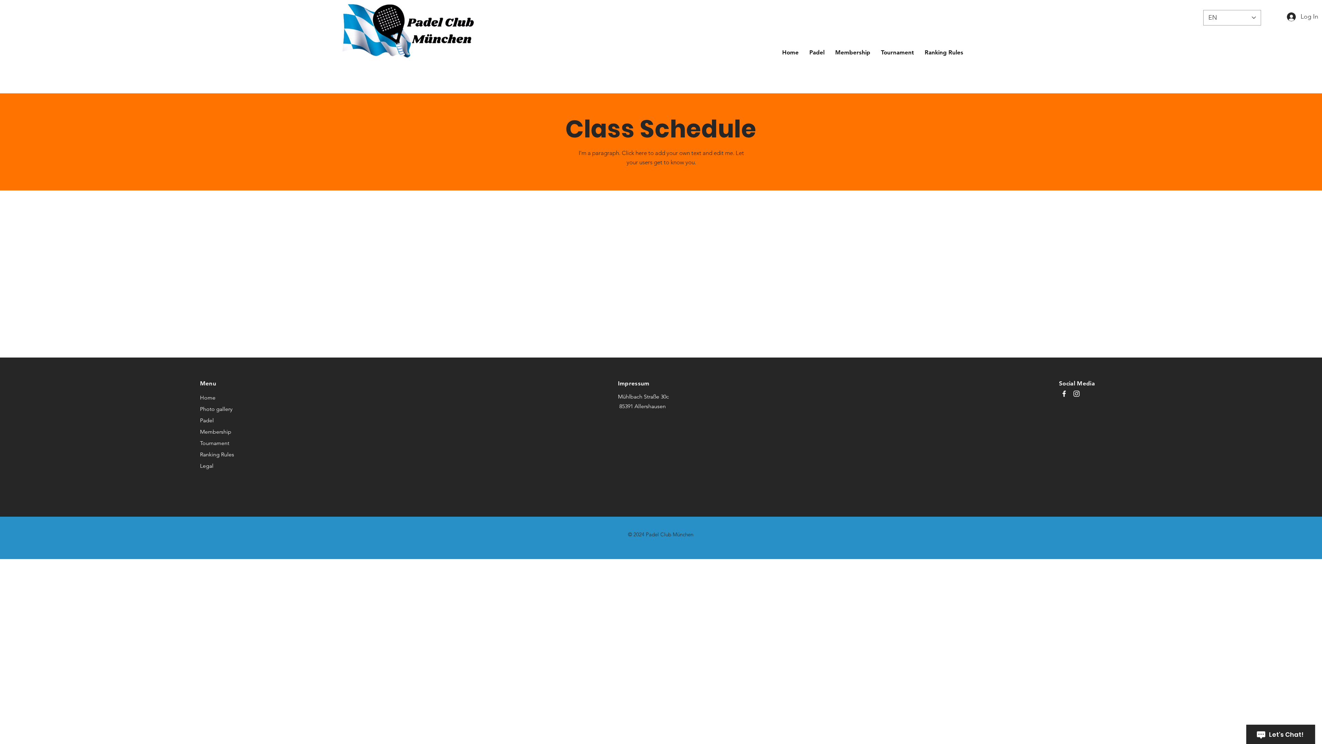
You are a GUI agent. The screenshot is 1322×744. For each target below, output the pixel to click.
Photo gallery (216, 409)
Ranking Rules (217, 454)
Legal (206, 466)
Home (208, 397)
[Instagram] (1076, 394)
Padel (207, 420)
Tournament (214, 443)
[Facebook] (1064, 394)
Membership (215, 431)
